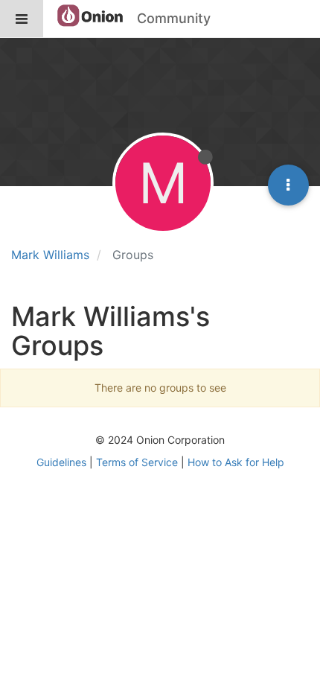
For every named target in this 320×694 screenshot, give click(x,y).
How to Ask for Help (236, 462)
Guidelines (61, 462)
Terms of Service (137, 462)
